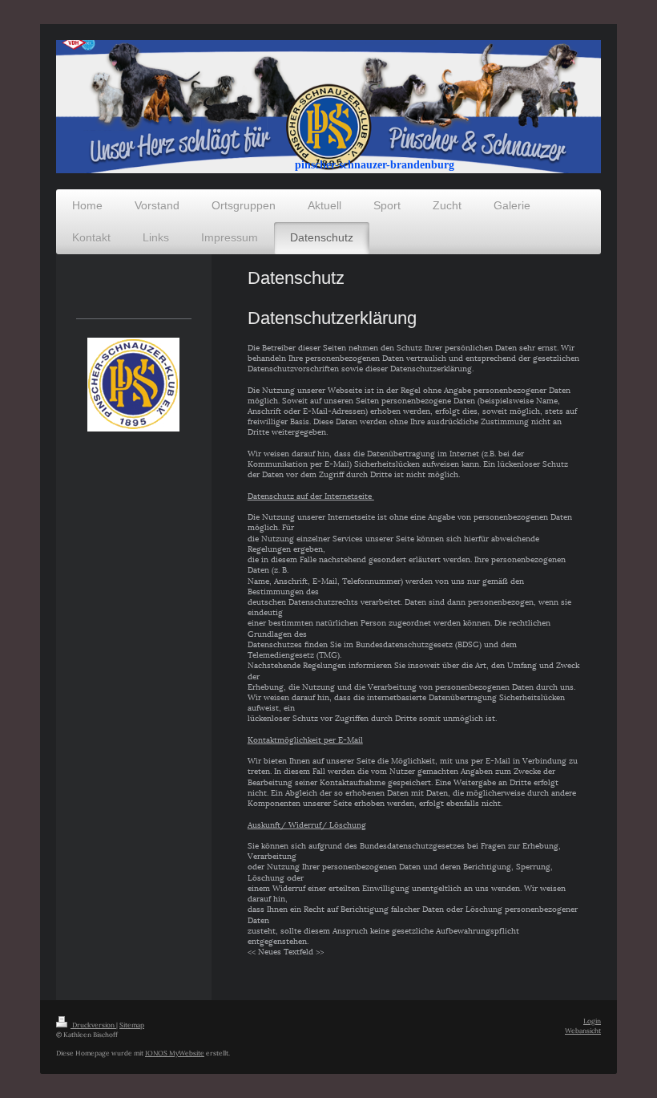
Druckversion (93, 1024)
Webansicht (583, 1030)
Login (592, 1020)
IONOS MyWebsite (174, 1052)
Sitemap (131, 1024)
